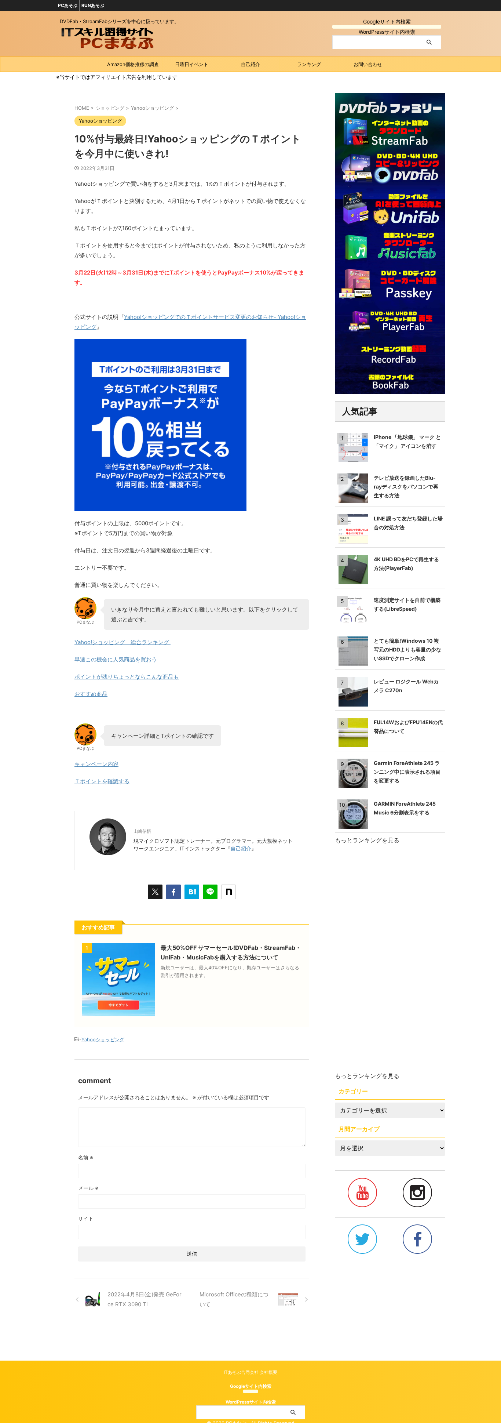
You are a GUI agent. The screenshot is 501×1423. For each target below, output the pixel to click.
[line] (210, 892)
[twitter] (155, 892)
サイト (86, 1218)
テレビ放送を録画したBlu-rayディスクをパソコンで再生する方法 (406, 486)
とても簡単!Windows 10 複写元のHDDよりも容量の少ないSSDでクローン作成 (407, 649)
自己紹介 (250, 64)
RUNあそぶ (92, 5)
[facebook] (173, 892)
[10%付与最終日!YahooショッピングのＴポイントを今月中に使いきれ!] (191, 892)
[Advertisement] (390, 958)
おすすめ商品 (90, 693)
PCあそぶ (67, 5)
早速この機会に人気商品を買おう (115, 659)
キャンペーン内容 (96, 763)
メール (88, 1188)
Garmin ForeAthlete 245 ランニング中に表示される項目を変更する (407, 772)
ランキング (309, 64)
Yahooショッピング (102, 1039)
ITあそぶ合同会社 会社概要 (250, 1372)
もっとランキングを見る (367, 840)
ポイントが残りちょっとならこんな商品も (126, 676)
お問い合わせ (368, 64)
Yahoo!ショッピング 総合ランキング (122, 642)
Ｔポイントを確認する (101, 781)
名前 (85, 1157)
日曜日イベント (191, 64)
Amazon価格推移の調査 (133, 64)
